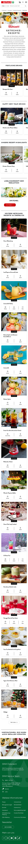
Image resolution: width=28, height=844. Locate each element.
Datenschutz (17, 807)
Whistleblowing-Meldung (6, 813)
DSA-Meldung (5, 817)
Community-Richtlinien (20, 817)
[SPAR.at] (8, 2)
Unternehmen (17, 802)
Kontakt (4, 807)
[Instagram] (8, 838)
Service (7, 789)
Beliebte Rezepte (17, 10)
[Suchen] (25, 6)
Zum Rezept (9, 205)
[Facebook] (4, 838)
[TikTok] (19, 838)
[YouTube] (12, 838)
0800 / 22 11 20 (9, 780)
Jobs (6, 791)
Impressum (5, 810)
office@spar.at (9, 786)
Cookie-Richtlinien (18, 813)
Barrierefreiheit (17, 804)
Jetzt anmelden (8, 827)
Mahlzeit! (4, 10)
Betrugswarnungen (7, 804)
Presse (3, 802)
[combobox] (5, 6)
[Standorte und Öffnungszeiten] (23, 2)
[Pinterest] (15, 838)
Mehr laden (13, 722)
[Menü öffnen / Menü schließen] (26, 2)
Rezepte (10, 10)
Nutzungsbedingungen (20, 810)
